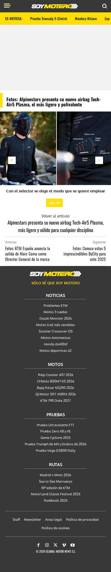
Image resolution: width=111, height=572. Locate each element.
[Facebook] (38, 545)
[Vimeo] (64, 545)
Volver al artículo (55, 216)
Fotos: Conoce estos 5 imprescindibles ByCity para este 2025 (85, 253)
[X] (55, 545)
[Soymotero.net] (55, 273)
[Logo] (54, 6)
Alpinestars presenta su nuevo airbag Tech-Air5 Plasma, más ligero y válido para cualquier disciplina (55, 226)
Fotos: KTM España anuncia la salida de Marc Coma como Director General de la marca (27, 253)
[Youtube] (72, 545)
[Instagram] (47, 545)
